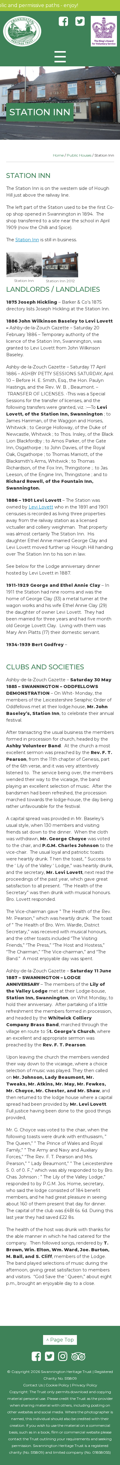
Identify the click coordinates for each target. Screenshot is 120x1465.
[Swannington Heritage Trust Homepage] (22, 31)
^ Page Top (60, 1340)
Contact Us (33, 1385)
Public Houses (79, 155)
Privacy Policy (84, 1385)
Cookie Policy (57, 1385)
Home (58, 155)
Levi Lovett (41, 507)
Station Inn (27, 239)
